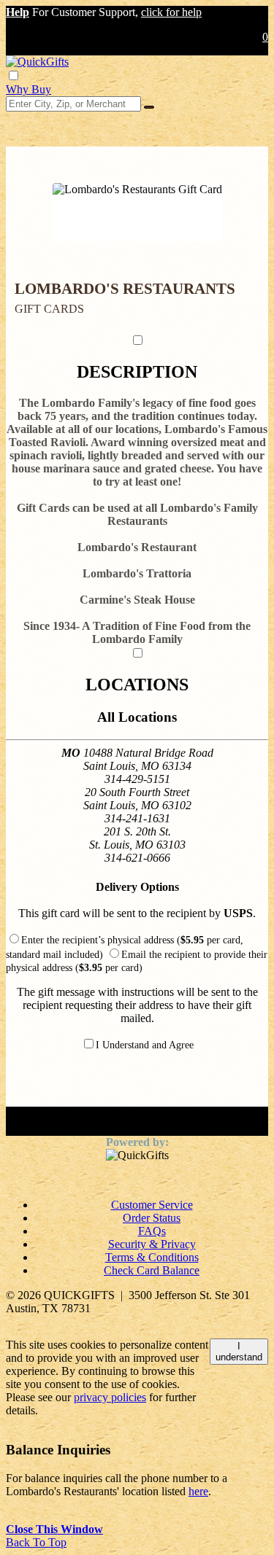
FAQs (152, 1231)
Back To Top (36, 1542)
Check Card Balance (151, 1270)
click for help (171, 12)
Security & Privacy (152, 1244)
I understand (239, 1352)
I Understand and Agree (145, 1045)
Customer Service (152, 1205)
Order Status (151, 1218)
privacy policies (110, 1397)
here (198, 1491)
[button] (17, 12)
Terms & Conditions (152, 1257)
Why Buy (28, 89)
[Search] (149, 107)
